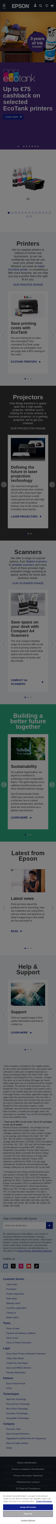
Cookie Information (44, 1501)
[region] (28, 1507)
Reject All (28, 1514)
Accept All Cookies (28, 1507)
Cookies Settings (28, 1520)
